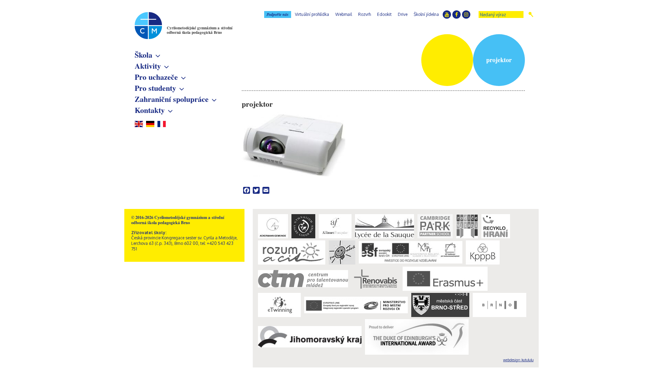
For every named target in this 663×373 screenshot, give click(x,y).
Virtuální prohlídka (312, 14)
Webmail (343, 14)
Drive (402, 14)
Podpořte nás (278, 14)
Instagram (466, 14)
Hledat (531, 14)
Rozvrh (364, 14)
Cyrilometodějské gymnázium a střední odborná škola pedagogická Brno (199, 30)
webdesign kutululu (518, 360)
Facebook (456, 14)
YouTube (447, 14)
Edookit (384, 14)
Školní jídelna (426, 14)
